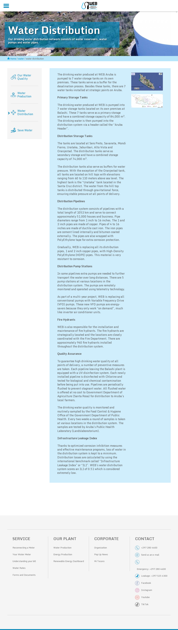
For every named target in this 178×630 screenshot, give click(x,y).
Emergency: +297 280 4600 (151, 569)
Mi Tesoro (99, 561)
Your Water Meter (22, 554)
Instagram (146, 590)
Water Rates (19, 568)
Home (13, 59)
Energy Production (62, 554)
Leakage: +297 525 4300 (154, 576)
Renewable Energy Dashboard (68, 561)
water (21, 59)
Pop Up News (101, 554)
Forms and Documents (24, 575)
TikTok (144, 604)
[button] (147, 81)
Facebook (146, 583)
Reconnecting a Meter (24, 547)
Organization (100, 547)
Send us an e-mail (150, 555)
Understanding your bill (24, 561)
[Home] (89, 5)
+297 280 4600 (149, 547)
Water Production (62, 547)
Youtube (145, 597)
